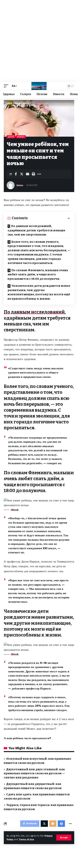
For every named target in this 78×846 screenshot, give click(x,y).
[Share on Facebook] (15, 174)
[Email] (27, 174)
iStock (15, 509)
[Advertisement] (39, 41)
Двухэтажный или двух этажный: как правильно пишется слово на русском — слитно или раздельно (34, 773)
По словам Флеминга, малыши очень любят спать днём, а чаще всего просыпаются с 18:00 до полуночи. (38, 274)
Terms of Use (26, 839)
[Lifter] (39, 86)
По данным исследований (34, 312)
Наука (21, 137)
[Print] (33, 174)
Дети (11, 137)
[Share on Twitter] (21, 174)
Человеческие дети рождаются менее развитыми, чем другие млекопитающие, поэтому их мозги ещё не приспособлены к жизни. (39, 292)
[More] (39, 174)
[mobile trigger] (7, 85)
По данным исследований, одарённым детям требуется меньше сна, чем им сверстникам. (36, 230)
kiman (19, 185)
